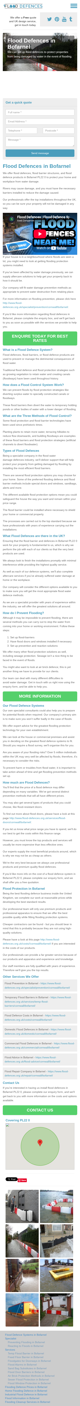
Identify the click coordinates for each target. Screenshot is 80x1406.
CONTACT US (40, 1110)
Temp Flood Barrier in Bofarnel (26, 1353)
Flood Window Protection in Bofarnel (29, 1383)
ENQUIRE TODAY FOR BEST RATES (40, 338)
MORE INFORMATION (40, 696)
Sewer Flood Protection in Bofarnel (28, 1379)
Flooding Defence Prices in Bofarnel (26, 1386)
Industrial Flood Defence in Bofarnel (26, 1394)
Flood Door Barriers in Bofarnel (26, 1372)
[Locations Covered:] (4, 5)
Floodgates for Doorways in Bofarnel (29, 1360)
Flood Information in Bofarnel (22, 1398)
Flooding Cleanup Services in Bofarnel (27, 1401)
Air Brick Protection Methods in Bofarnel (31, 1375)
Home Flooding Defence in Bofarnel (26, 1390)
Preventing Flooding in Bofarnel (26, 1342)
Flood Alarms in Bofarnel (22, 1364)
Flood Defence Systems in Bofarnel (26, 1334)
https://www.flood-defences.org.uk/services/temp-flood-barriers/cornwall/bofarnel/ (38, 1001)
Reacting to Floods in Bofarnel (25, 1345)
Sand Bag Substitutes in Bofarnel (27, 1368)
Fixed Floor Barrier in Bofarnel (25, 1357)
